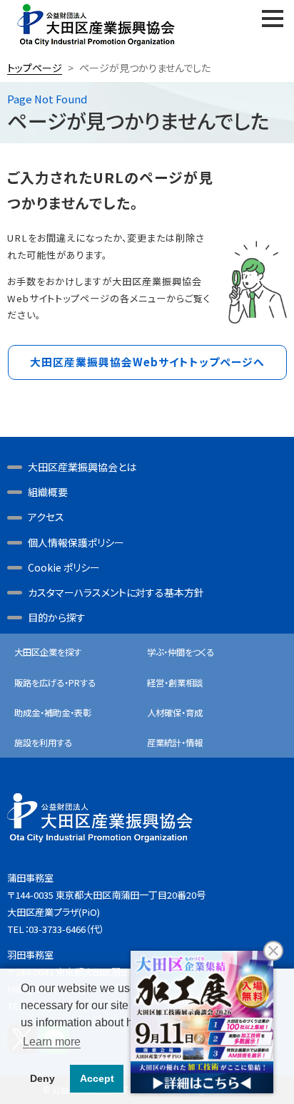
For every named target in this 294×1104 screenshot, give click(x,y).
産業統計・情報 (175, 742)
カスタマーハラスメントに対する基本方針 (116, 592)
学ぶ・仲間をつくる (180, 652)
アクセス (46, 517)
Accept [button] (97, 1078)
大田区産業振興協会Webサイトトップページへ (147, 361)
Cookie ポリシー (64, 567)
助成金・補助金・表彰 (52, 712)
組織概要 (48, 492)
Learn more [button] (52, 1042)
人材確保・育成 (175, 712)
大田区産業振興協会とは (82, 467)
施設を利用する (43, 742)
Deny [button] (42, 1078)
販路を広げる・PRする (55, 682)
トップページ (34, 68)
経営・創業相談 (175, 682)
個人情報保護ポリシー (76, 542)
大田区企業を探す (47, 652)
